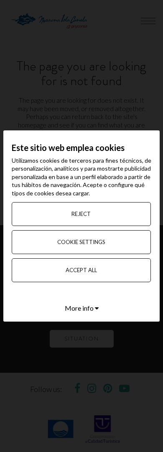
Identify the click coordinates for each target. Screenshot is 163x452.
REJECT (81, 213)
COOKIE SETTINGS (81, 242)
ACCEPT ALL (81, 270)
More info (80, 308)
